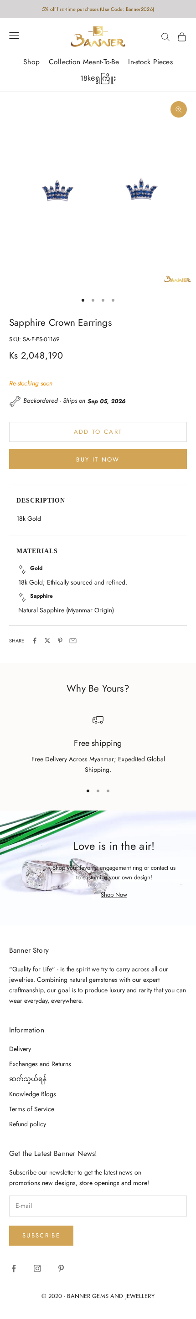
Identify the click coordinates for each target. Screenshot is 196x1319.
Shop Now (114, 894)
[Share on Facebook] (34, 640)
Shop (31, 61)
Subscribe (41, 1235)
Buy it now (97, 459)
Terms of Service (31, 1109)
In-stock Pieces (150, 61)
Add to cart (98, 431)
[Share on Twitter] (47, 640)
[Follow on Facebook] (13, 1268)
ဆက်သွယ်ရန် (27, 1078)
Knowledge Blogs (32, 1093)
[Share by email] (73, 640)
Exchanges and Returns (40, 1063)
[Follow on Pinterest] (61, 1268)
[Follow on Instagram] (37, 1268)
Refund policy (27, 1124)
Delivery (20, 1048)
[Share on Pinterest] (60, 640)
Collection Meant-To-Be (84, 61)
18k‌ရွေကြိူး (98, 78)
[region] (98, 744)
